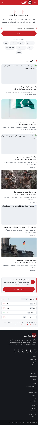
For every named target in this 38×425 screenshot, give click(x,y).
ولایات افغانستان (32, 392)
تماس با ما (34, 411)
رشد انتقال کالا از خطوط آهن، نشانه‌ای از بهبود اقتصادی (20, 227)
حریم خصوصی (33, 414)
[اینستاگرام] (26, 351)
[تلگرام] (22, 351)
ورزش (30, 47)
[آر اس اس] (14, 351)
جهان (6, 43)
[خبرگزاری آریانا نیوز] (26, 2)
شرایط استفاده (33, 417)
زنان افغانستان (10, 47)
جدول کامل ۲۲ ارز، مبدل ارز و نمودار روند (24, 324)
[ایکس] (30, 351)
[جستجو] (3, 2)
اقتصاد (19, 52)
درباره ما (34, 408)
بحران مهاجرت (21, 47)
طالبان (21, 43)
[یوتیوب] (18, 351)
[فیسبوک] (35, 351)
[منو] (35, 2)
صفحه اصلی (30, 43)
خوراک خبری (33, 401)
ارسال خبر (34, 395)
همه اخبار (13, 43)
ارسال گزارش (20, 289)
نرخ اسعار (34, 389)
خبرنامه (35, 398)
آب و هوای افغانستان (31, 386)
